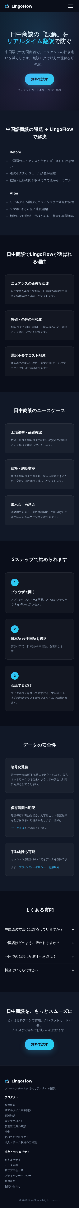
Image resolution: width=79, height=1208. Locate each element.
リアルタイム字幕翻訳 (18, 1110)
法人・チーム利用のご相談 (21, 1142)
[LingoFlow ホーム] (21, 6)
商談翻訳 (10, 1115)
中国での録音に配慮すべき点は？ (30, 956)
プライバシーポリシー (32, 867)
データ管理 (17, 828)
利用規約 (54, 867)
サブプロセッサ (14, 1170)
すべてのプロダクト (17, 1136)
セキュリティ (13, 1159)
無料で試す (39, 79)
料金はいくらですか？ (22, 970)
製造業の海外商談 (15, 1126)
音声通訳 (10, 1104)
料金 (7, 1131)
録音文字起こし (14, 1120)
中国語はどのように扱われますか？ (32, 943)
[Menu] (70, 6)
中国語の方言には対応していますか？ (34, 929)
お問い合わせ (13, 1186)
